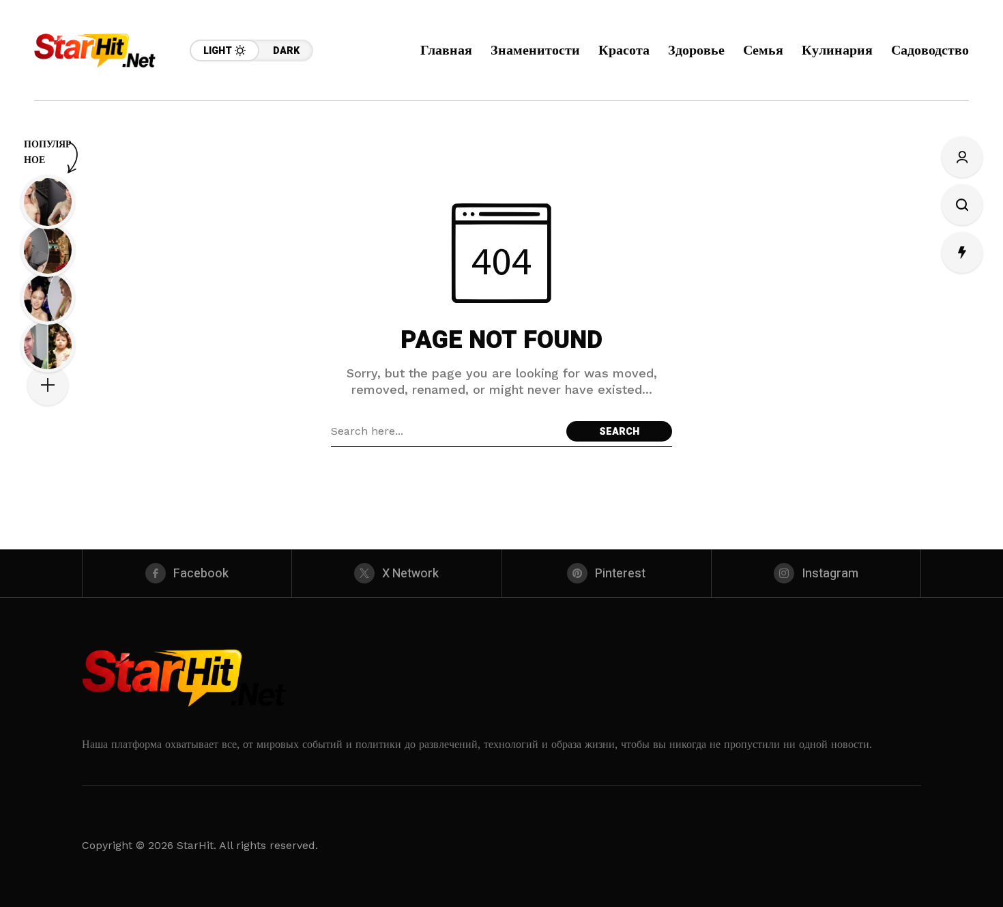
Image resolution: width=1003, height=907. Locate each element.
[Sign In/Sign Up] (962, 156)
